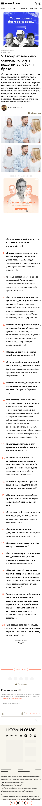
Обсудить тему (36, 113)
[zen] (21, 735)
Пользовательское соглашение (6, 770)
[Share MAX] (18, 803)
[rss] (7, 735)
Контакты (38, 769)
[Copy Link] (29, 803)
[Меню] (2, 3)
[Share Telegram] (24, 803)
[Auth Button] (39, 3)
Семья (3, 51)
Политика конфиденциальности (24, 770)
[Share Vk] (12, 803)
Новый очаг (13, 3)
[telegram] (16, 735)
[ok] (25, 735)
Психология (10, 51)
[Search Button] (36, 3)
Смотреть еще (21, 669)
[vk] (11, 735)
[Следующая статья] (21, 720)
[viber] (30, 735)
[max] (35, 735)
